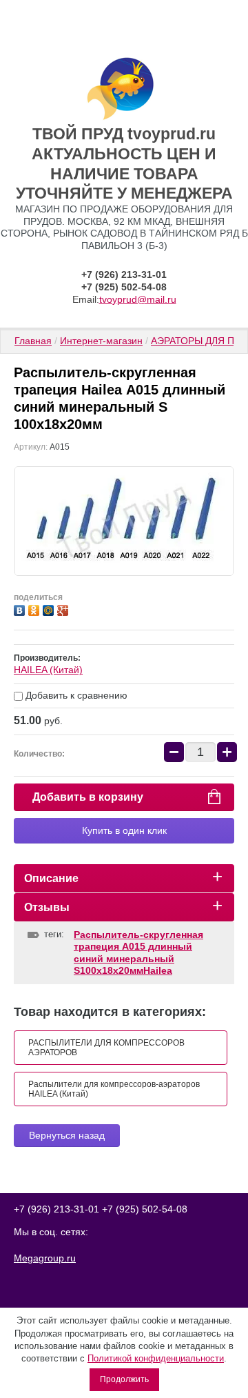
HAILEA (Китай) (48, 669)
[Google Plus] (64, 608)
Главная (33, 340)
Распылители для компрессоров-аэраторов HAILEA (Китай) (114, 1089)
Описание (51, 878)
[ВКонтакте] (21, 608)
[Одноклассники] (35, 608)
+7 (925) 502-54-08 (124, 286)
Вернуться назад (67, 1135)
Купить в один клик (124, 830)
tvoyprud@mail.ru (137, 299)
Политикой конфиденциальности (155, 1358)
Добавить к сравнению (75, 695)
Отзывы (47, 907)
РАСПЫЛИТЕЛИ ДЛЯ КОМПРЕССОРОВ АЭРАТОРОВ (106, 1047)
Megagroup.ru (45, 1258)
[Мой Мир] (50, 608)
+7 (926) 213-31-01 (124, 274)
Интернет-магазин (101, 340)
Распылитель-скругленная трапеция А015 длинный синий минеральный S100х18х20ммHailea (138, 953)
